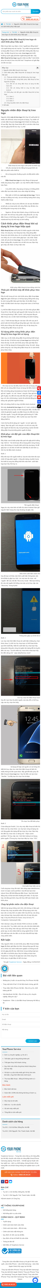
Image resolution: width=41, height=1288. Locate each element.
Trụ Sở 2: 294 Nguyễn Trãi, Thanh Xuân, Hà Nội (19, 1195)
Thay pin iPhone (29, 1272)
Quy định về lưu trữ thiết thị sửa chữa (15, 1238)
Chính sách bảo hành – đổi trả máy (15, 1228)
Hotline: (21, 1175)
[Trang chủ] (2, 24)
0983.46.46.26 (32, 19)
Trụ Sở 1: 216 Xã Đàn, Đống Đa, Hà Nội (16, 1192)
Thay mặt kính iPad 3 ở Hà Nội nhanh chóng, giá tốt (20, 984)
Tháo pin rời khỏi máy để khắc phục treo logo (21, 77)
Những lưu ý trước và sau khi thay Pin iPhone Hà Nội (20, 980)
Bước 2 (12, 98)
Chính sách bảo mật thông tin (13, 1231)
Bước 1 (12, 96)
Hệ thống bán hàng (9, 1210)
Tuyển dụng (7, 1221)
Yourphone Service (20, 5)
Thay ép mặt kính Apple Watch (12, 1272)
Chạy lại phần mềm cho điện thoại (18, 103)
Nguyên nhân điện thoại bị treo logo (15, 70)
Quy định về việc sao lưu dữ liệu (13, 1235)
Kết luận (6, 105)
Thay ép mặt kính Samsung (28, 1270)
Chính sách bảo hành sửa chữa (13, 1225)
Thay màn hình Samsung (15, 1277)
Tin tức (14, 32)
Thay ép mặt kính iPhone (10, 1270)
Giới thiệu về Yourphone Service (13, 1245)
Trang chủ (5, 32)
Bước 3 (12, 100)
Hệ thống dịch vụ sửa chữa (12, 1213)
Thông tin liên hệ (8, 1241)
